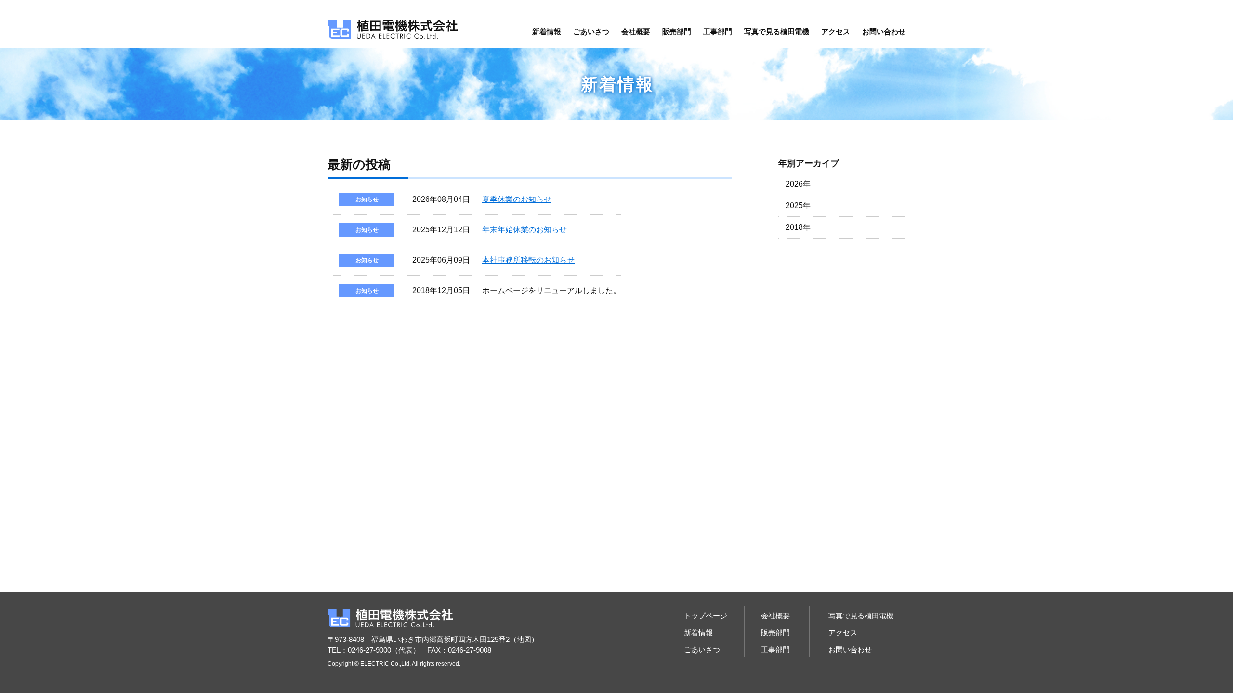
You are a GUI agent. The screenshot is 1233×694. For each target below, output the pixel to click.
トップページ (705, 616)
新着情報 (546, 31)
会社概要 (635, 31)
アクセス (835, 31)
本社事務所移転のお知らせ (528, 260)
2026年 (798, 184)
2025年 (798, 205)
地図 (524, 639)
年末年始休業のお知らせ (524, 230)
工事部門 (717, 31)
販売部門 (676, 31)
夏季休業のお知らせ (516, 199)
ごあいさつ (591, 31)
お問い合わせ (883, 31)
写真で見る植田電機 (776, 31)
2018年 (798, 227)
